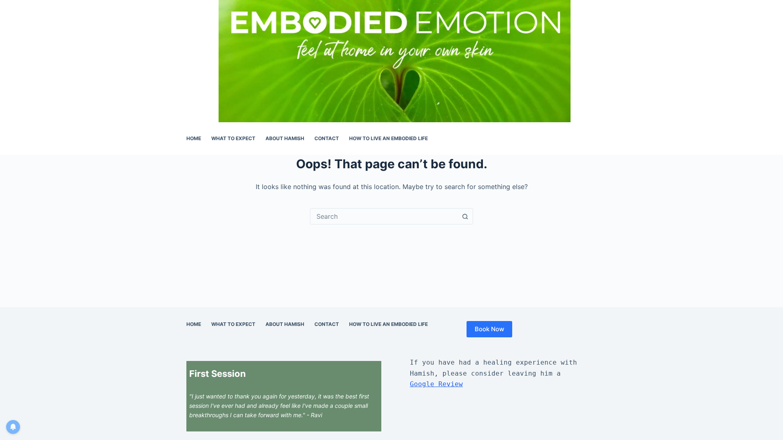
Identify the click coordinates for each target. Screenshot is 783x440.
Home (193, 138)
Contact (326, 138)
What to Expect (233, 138)
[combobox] (383, 216)
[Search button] (465, 216)
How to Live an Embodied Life (388, 138)
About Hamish (284, 138)
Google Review (436, 384)
